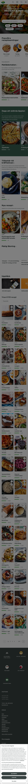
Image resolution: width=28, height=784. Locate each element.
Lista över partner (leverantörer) (7, 769)
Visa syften (14, 781)
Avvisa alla (14, 777)
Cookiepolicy (22, 760)
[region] (14, 764)
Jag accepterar (14, 773)
